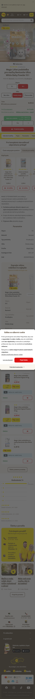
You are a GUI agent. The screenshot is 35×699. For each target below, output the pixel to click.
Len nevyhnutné (8, 360)
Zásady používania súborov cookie (12, 355)
